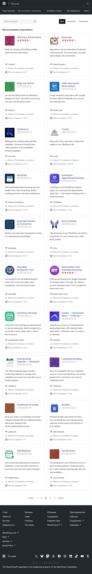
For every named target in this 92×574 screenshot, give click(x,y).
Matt (5, 537)
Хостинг (6, 521)
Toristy (65, 129)
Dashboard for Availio (28, 404)
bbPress (7, 541)
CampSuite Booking (72, 359)
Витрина (28, 512)
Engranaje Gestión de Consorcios (26, 222)
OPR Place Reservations (29, 37)
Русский (12, 556)
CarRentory (23, 129)
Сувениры (75, 525)
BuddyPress (8, 545)
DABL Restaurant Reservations (70, 84)
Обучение (51, 512)
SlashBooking (23, 450)
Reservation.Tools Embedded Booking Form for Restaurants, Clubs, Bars (71, 268)
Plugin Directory (8, 11)
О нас (5, 512)
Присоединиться (77, 512)
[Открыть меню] (88, 3)
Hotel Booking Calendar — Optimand (28, 360)
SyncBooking (68, 450)
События (74, 516)
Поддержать (77, 521)
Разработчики (53, 521)
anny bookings (69, 221)
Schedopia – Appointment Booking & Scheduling (74, 176)
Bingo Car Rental (25, 83)
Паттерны (29, 525)
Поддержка (52, 516)
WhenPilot (22, 175)
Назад (31, 498)
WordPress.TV (54, 525)
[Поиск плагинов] (34, 21)
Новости (6, 516)
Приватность (8, 525)
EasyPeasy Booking (27, 313)
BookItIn (66, 404)
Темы (27, 516)
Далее (61, 498)
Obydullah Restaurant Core (25, 268)
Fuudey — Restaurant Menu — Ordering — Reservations (72, 314)
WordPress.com (10, 533)
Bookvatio (67, 37)
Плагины (29, 521)
